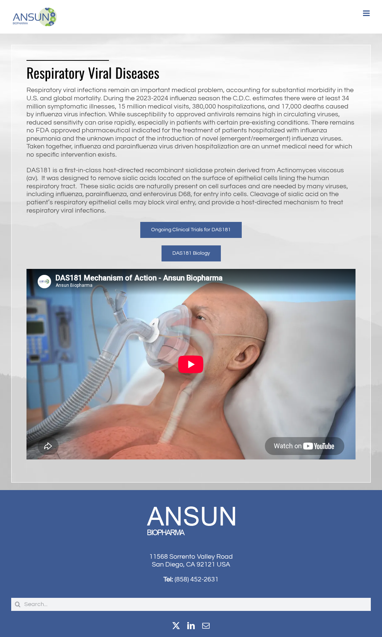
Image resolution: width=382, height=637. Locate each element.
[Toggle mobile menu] (367, 13)
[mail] (206, 626)
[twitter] (176, 626)
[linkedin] (191, 626)
